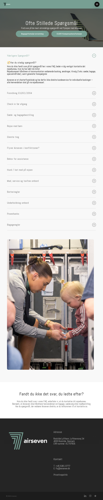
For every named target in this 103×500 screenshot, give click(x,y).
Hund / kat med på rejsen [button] (20, 169)
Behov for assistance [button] (18, 158)
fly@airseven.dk (63, 468)
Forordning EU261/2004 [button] (19, 93)
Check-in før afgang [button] (17, 104)
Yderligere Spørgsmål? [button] (18, 55)
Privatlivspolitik (61, 474)
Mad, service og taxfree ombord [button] (23, 181)
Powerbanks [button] (13, 213)
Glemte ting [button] (13, 137)
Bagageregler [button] (13, 224)
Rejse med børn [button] (14, 126)
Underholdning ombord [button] (18, 202)
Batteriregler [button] (13, 191)
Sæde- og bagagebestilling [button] (20, 115)
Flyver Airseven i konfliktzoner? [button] (23, 148)
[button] (96, 4)
